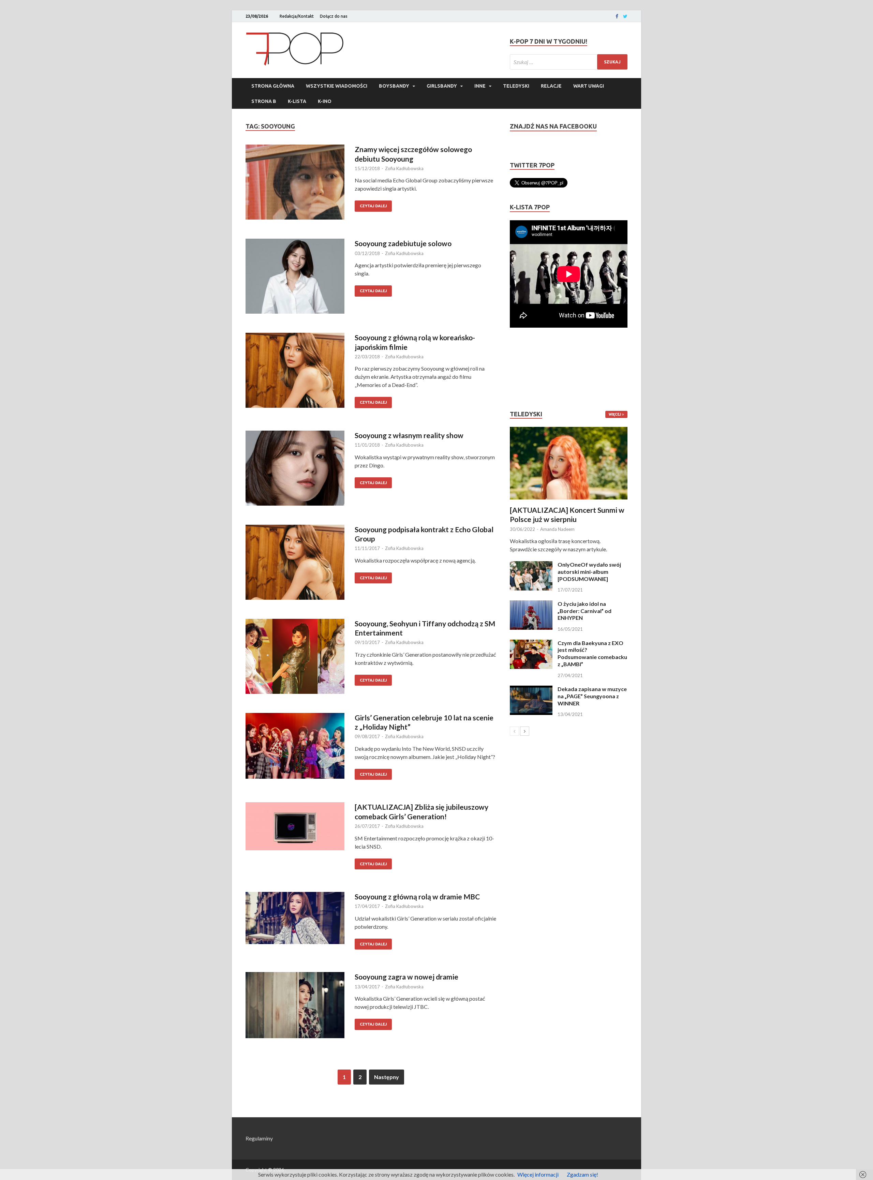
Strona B (263, 101)
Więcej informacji (538, 1174)
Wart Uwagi (588, 86)
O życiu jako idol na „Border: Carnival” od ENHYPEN (584, 610)
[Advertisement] (530, 368)
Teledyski (516, 86)
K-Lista (297, 101)
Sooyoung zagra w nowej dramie (406, 976)
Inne (480, 86)
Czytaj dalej (373, 206)
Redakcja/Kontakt (297, 16)
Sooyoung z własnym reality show (409, 435)
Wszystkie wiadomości (336, 86)
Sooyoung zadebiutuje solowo (403, 243)
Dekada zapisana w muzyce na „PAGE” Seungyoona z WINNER (592, 696)
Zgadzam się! (582, 1174)
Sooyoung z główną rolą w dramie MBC (417, 896)
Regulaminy (259, 1138)
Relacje (551, 86)
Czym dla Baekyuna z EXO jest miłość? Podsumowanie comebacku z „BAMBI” (592, 653)
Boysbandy (394, 86)
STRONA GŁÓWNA (272, 86)
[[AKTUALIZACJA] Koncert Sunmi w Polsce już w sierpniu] (568, 463)
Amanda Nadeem (557, 529)
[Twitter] (625, 16)
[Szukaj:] (568, 62)
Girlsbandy (442, 86)
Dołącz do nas (333, 16)
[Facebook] (617, 16)
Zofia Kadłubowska (404, 168)
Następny (386, 1077)
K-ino (324, 101)
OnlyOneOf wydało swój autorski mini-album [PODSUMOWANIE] (589, 571)
